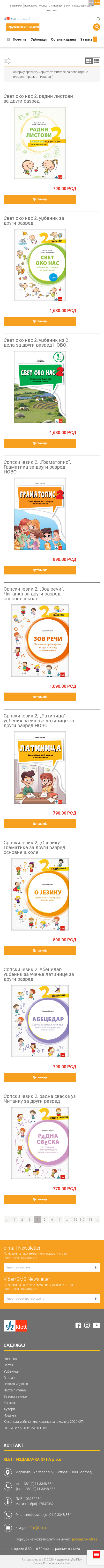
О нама (9, 1378)
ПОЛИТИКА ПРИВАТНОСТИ (25, 1428)
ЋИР (97, 2)
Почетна (20, 39)
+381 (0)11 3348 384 (37, 1484)
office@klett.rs (37, 1528)
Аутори (9, 1409)
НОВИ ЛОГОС (30, 6)
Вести (8, 1365)
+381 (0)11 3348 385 (39, 1489)
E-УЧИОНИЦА (55, 6)
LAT (91, 2)
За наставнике (92, 39)
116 (74, 1219)
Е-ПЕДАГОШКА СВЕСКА (83, 6)
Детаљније (40, 199)
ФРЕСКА (43, 6)
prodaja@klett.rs (84, 1539)
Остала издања (63, 39)
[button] (8, 39)
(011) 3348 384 (59, 1515)
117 (82, 1219)
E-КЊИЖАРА (16, 6)
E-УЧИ (67, 6)
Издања (10, 1415)
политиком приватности (20, 1257)
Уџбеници (39, 39)
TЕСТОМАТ (52, 11)
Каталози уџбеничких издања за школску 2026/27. (44, 1422)
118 (89, 1219)
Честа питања (15, 1390)
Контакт (10, 1403)
